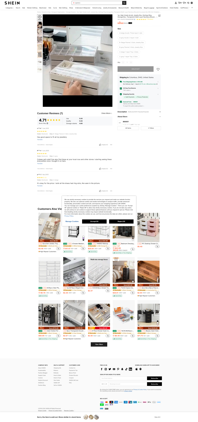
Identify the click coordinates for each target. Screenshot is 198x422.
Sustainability (42, 370)
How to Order (57, 375)
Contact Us (72, 368)
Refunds (56, 373)
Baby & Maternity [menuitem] (136, 8)
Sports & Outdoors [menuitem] (162, 8)
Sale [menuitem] (23, 8)
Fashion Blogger (42, 373)
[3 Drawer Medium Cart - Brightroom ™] (74, 227)
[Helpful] (100, 145)
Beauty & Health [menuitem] (124, 8)
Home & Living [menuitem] (96, 8)
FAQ (70, 383)
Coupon (71, 378)
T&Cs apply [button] (126, 90)
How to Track (57, 378)
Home (39, 12)
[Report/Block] (111, 145)
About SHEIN (42, 368)
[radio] (131, 33)
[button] (188, 3)
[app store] (136, 370)
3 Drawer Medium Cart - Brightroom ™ (74, 243)
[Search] (124, 3)
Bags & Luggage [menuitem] (149, 8)
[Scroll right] (192, 8)
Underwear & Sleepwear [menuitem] (82, 8)
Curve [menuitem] (55, 8)
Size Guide (57, 380)
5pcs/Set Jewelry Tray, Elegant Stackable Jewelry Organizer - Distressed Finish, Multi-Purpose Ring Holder (50, 243)
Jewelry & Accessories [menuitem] (110, 8)
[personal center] (176, 3)
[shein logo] (12, 3)
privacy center (128, 391)
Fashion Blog (42, 385)
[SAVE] (158, 69)
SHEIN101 (41, 383)
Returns (56, 370)
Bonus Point (72, 373)
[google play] (140, 370)
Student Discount (43, 380)
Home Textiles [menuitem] (174, 8)
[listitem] (49, 232)
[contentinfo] (131, 403)
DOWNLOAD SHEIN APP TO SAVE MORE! (147, 365)
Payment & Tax (73, 370)
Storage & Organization (58, 12)
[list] (116, 369)
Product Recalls (73, 375)
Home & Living (46, 12)
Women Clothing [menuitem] (32, 8)
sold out (136, 69)
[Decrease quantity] (123, 62)
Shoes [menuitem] (71, 8)
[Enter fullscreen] (110, 105)
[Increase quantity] (131, 62)
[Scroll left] (189, 8)
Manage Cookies (69, 410)
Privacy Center (42, 410)
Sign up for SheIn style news (110, 374)
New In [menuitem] (18, 8)
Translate (39, 139)
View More (99, 344)
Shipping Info (57, 368)
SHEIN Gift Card (73, 380)
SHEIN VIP (57, 383)
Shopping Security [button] (128, 94)
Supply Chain (42, 375)
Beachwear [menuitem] (43, 8)
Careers (40, 378)
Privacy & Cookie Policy (140, 389)
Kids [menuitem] (50, 8)
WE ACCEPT (103, 398)
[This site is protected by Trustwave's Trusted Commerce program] (101, 408)
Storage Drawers (71, 12)
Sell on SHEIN (58, 385)
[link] (180, 3)
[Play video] (77, 60)
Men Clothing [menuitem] (63, 8)
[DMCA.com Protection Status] (106, 408)
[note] (49, 240)
